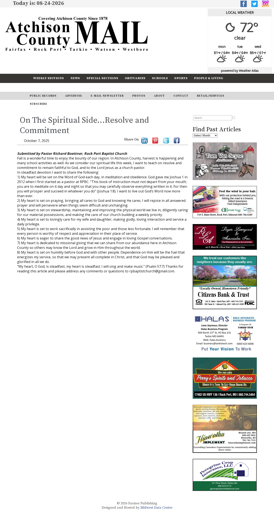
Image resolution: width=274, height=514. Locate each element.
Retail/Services (210, 95)
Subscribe (67, 87)
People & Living (208, 78)
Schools (160, 78)
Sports (181, 78)
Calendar (42, 87)
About (159, 95)
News (75, 78)
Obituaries (135, 78)
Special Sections (102, 78)
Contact (180, 95)
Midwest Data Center (156, 507)
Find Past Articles (217, 129)
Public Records (43, 95)
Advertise (73, 95)
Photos (138, 95)
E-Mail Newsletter (107, 95)
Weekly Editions (48, 78)
